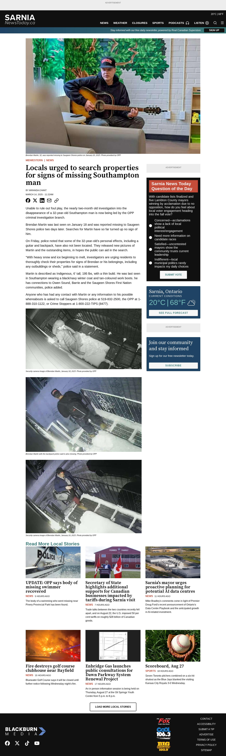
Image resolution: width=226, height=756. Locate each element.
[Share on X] (35, 200)
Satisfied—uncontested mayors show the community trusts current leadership (172, 249)
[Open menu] (222, 23)
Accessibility (206, 724)
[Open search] (215, 23)
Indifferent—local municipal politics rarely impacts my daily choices (171, 263)
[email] (49, 200)
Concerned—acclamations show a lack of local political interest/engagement (172, 226)
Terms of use (206, 739)
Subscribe (173, 365)
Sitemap (206, 750)
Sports (150, 671)
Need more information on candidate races (172, 237)
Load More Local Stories (113, 707)
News (50, 160)
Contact (206, 719)
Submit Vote (173, 274)
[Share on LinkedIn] (42, 200)
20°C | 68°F (217, 14)
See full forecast (173, 313)
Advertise (206, 734)
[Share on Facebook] (28, 200)
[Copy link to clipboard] (56, 200)
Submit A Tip (206, 729)
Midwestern (34, 160)
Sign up (214, 30)
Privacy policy (206, 745)
